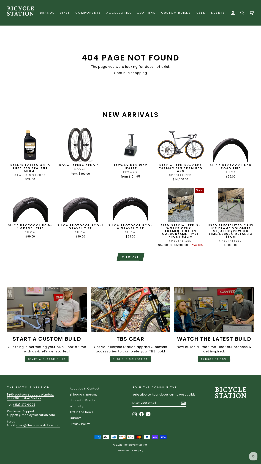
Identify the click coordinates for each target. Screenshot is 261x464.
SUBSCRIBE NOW (214, 359)
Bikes (65, 13)
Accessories (119, 13)
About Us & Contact (85, 388)
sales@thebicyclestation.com (38, 425)
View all (130, 257)
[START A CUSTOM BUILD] (47, 309)
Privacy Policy (80, 424)
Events (218, 13)
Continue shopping (130, 73)
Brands (47, 13)
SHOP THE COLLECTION (130, 359)
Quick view (30, 158)
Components (88, 13)
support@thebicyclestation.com (31, 415)
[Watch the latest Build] (214, 309)
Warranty (76, 406)
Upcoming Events (82, 400)
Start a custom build (47, 359)
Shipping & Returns (83, 394)
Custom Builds (176, 13)
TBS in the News (81, 412)
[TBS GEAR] (130, 309)
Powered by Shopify (130, 450)
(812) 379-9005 (24, 405)
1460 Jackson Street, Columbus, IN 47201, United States (30, 396)
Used (201, 13)
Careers (75, 418)
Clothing (146, 13)
